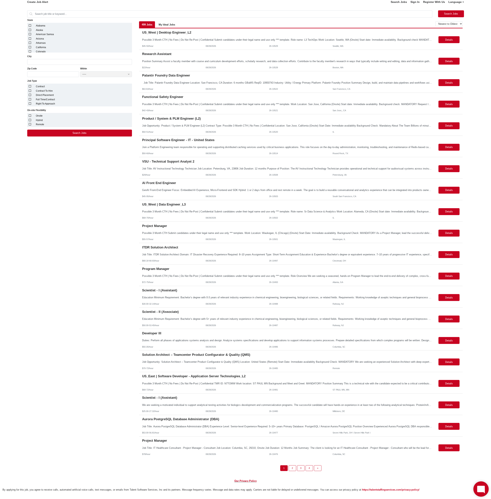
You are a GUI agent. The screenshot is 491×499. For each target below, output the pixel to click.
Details (449, 39)
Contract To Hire (44, 91)
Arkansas (41, 43)
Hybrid (39, 120)
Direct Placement (45, 95)
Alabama (40, 25)
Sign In (415, 1)
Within (83, 68)
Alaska (39, 30)
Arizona (40, 38)
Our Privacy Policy (245, 480)
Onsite (39, 115)
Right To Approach (45, 103)
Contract (40, 86)
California (41, 47)
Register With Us (434, 1)
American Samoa (45, 34)
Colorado (41, 51)
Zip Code (32, 68)
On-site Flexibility (36, 110)
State (30, 20)
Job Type (32, 81)
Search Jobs (399, 1)
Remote (40, 124)
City (29, 56)
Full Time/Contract (45, 99)
